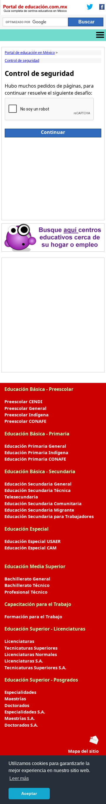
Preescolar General (25, 408)
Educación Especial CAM (30, 548)
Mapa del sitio (83, 751)
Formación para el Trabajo (33, 616)
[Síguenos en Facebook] (100, 7)
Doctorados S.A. (21, 725)
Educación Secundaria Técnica (37, 490)
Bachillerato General (27, 579)
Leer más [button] (19, 778)
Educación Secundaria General (38, 484)
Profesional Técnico (25, 592)
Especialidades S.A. (24, 712)
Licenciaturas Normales (30, 654)
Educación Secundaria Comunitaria (43, 503)
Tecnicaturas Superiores (30, 648)
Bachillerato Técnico (26, 585)
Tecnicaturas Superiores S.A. (35, 667)
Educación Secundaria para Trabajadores (49, 516)
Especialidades (20, 692)
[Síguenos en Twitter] (89, 7)
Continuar (53, 132)
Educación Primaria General (35, 446)
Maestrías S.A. (19, 718)
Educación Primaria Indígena (36, 452)
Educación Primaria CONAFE (35, 459)
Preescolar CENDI (23, 401)
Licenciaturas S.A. (23, 661)
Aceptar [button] (29, 793)
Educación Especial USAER (32, 541)
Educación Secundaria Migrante (39, 510)
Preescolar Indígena (26, 415)
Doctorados (16, 705)
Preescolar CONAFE (25, 421)
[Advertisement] (53, 177)
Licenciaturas (19, 641)
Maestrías (15, 698)
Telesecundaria (21, 497)
